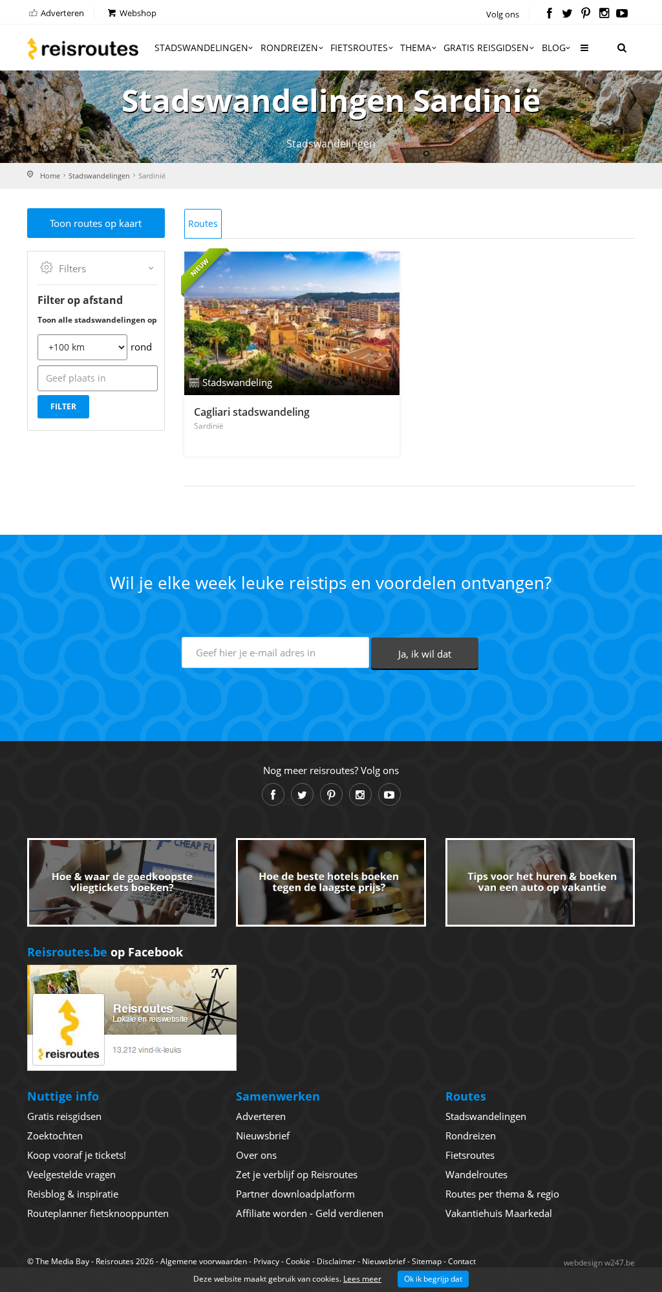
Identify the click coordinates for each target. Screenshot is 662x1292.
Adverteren (61, 13)
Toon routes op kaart (96, 223)
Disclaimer (336, 1261)
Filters (72, 268)
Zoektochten (55, 1135)
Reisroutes (82, 48)
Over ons (256, 1154)
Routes (203, 223)
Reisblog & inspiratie (72, 1193)
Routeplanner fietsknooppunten (98, 1213)
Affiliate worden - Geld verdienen (309, 1213)
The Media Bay (62, 1261)
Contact (462, 1261)
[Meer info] (584, 52)
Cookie (298, 1261)
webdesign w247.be (599, 1262)
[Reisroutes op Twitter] (567, 14)
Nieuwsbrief (263, 1135)
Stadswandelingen (201, 47)
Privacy (266, 1261)
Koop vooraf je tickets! (76, 1154)
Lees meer (362, 1278)
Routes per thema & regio (502, 1193)
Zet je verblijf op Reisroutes (297, 1174)
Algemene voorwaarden (203, 1261)
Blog (554, 47)
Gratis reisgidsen (486, 47)
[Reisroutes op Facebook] (549, 14)
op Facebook (105, 952)
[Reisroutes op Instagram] (604, 14)
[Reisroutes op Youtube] (622, 14)
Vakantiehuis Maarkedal (498, 1213)
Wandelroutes (476, 1174)
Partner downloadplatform (295, 1193)
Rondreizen (289, 47)
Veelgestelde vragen (71, 1174)
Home (50, 175)
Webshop (137, 13)
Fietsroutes (359, 47)
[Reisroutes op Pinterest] (585, 14)
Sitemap (427, 1261)
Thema (415, 47)
